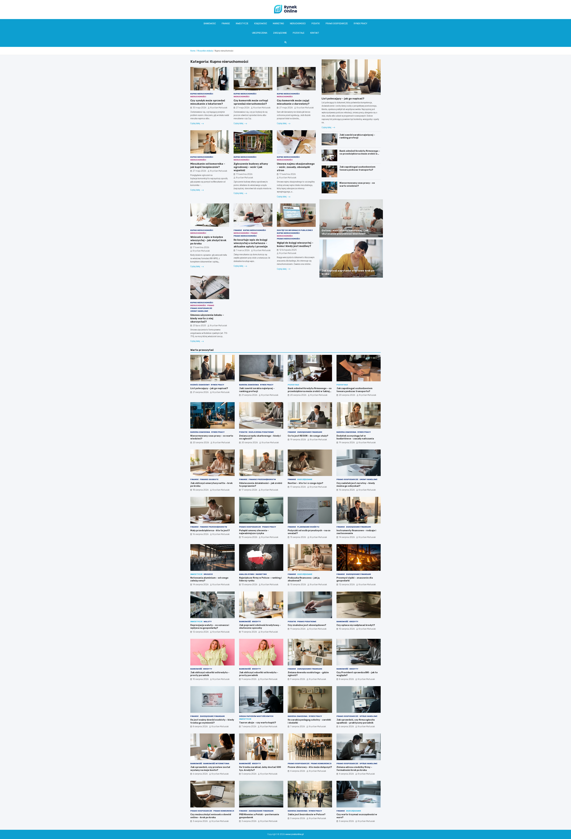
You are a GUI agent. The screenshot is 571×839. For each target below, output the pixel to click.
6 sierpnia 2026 (346, 726)
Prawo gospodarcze (337, 23)
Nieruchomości (298, 23)
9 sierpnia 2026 (249, 679)
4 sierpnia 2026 (297, 771)
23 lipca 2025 (199, 325)
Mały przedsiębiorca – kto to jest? (210, 530)
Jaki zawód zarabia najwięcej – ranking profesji (357, 136)
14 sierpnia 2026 (347, 537)
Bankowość (210, 23)
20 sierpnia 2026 (298, 395)
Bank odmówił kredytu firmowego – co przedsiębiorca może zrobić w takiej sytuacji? (359, 154)
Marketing (278, 23)
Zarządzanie (280, 33)
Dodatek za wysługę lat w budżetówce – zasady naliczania (355, 437)
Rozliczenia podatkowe (261, 432)
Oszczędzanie (304, 479)
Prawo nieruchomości (245, 236)
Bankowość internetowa (216, 763)
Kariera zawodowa (249, 385)
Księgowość (260, 23)
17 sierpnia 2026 (249, 490)
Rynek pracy (360, 23)
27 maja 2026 (243, 107)
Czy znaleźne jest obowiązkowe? (307, 625)
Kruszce (208, 574)
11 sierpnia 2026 (249, 632)
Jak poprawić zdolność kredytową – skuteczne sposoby (260, 626)
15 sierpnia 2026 (249, 537)
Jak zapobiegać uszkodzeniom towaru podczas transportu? (357, 168)
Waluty (208, 622)
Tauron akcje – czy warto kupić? (257, 722)
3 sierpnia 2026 (200, 821)
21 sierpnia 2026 (201, 392)
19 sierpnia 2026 (298, 439)
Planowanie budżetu (308, 527)
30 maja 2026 (199, 107)
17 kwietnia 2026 (244, 174)
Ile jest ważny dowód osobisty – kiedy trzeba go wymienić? (212, 721)
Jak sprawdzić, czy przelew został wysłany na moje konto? (210, 768)
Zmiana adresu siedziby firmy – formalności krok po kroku (354, 768)
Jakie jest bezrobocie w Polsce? (306, 814)
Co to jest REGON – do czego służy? (308, 435)
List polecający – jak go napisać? (343, 98)
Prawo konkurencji (321, 763)
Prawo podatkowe (306, 622)
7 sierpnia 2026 (248, 726)
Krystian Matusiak (218, 107)
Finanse (226, 23)
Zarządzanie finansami (309, 432)
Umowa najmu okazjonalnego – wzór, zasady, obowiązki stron (296, 167)
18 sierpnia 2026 (201, 490)
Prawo (254, 233)
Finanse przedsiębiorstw (262, 479)
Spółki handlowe (368, 716)
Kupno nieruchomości (201, 94)
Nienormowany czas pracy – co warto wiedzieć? (357, 184)
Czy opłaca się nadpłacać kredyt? (356, 625)
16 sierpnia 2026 (347, 490)
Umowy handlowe (199, 311)
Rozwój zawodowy (200, 385)
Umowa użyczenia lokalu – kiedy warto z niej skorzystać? (207, 318)
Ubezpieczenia (259, 33)
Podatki (316, 23)
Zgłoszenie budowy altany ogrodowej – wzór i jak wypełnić (251, 167)
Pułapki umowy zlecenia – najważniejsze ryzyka (254, 532)
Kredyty (256, 622)
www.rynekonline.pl (294, 834)
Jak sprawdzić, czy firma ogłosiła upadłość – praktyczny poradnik (356, 721)
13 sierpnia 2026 (249, 584)
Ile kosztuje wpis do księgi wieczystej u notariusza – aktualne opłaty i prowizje (251, 243)
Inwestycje (242, 23)
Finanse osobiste (209, 479)
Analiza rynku (246, 574)
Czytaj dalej (195, 123)
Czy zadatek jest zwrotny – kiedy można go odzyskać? (356, 484)
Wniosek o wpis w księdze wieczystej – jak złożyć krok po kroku (208, 240)
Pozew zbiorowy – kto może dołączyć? (310, 767)
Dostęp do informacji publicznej (295, 230)
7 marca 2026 (243, 250)
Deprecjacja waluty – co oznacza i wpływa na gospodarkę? (209, 626)
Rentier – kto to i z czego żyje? (305, 483)
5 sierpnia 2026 (249, 774)
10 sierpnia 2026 (347, 629)
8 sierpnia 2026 (346, 679)
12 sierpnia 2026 (347, 584)
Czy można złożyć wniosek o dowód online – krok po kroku (210, 816)
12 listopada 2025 (288, 250)
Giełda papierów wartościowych (256, 716)
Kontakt (314, 33)
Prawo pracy (269, 527)
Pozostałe (298, 33)
